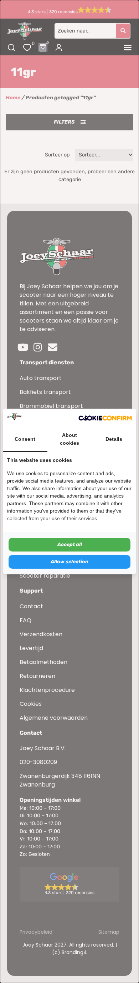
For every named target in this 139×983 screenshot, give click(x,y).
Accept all (69, 545)
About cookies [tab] (69, 439)
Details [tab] (113, 439)
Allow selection (69, 562)
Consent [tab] (25, 439)
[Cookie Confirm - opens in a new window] (105, 418)
